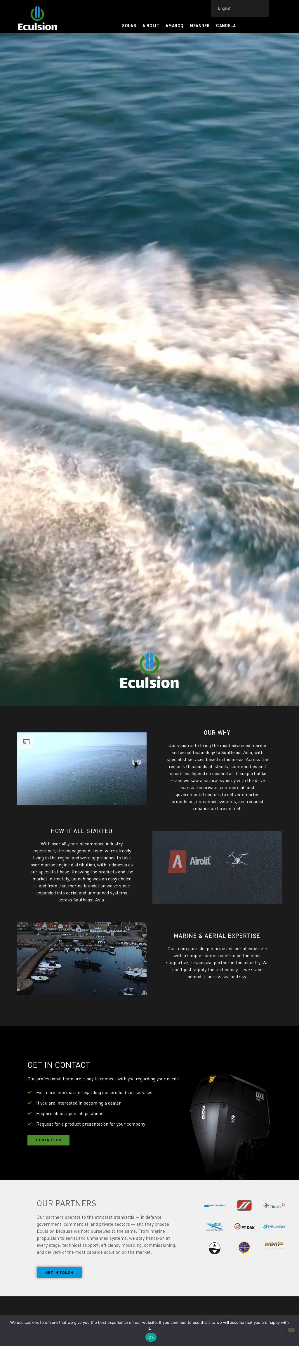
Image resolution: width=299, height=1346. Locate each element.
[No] (291, 1330)
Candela (226, 26)
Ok (151, 1337)
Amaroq (175, 26)
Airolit (150, 26)
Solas (129, 26)
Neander (200, 26)
